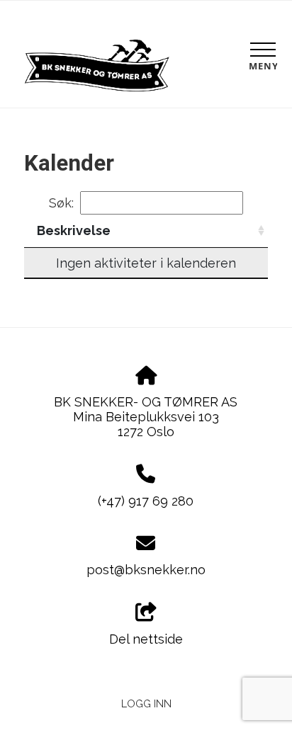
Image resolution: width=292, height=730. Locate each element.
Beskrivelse (74, 230)
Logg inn (146, 703)
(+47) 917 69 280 (145, 501)
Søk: (61, 202)
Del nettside (146, 639)
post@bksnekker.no (146, 569)
